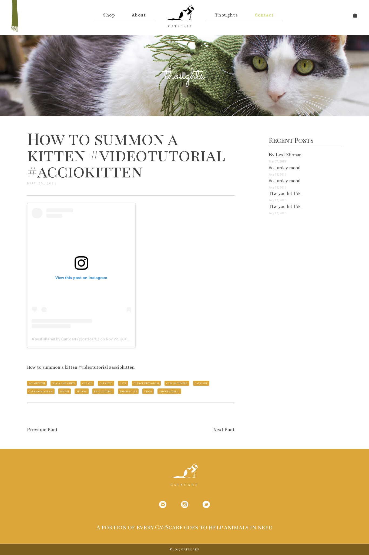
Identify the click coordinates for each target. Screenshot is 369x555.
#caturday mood (284, 167)
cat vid (87, 383)
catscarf (201, 383)
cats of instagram (146, 383)
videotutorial (169, 391)
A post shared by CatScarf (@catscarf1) (65, 339)
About (139, 15)
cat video (106, 383)
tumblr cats (128, 391)
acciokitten (37, 383)
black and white (63, 383)
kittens (81, 391)
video (148, 391)
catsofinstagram (41, 391)
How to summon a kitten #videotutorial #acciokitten (126, 154)
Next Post (223, 429)
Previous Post (42, 429)
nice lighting (103, 391)
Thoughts (226, 15)
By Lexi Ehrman (285, 154)
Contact (264, 15)
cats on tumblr (176, 383)
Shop (109, 15)
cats (123, 383)
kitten (64, 391)
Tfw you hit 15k (285, 193)
